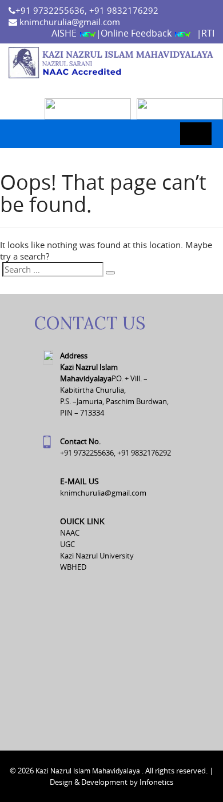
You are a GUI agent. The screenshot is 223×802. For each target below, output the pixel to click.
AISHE (65, 33)
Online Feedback (137, 33)
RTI (207, 33)
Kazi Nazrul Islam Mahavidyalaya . (89, 770)
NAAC (69, 533)
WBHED (73, 567)
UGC (67, 544)
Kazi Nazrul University (97, 555)
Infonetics (156, 782)
